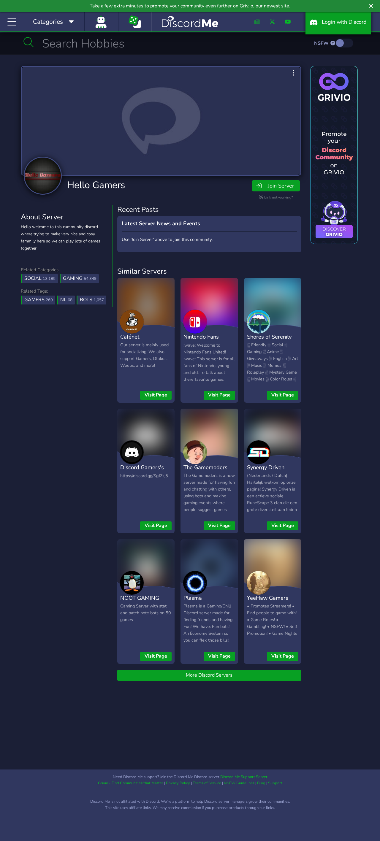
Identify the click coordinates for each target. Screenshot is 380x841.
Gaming (79, 278)
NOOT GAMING (139, 598)
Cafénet (129, 336)
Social (40, 278)
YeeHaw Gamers (267, 598)
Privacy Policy (178, 783)
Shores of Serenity (269, 336)
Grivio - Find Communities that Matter (130, 783)
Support (275, 783)
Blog (261, 783)
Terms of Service (207, 783)
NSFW (322, 43)
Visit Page (156, 395)
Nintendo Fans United (201, 341)
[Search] (29, 42)
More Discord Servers (209, 675)
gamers (38, 299)
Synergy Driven (265, 467)
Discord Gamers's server (142, 472)
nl (66, 299)
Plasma (192, 598)
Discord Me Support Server (243, 777)
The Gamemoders (205, 467)
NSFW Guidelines (239, 783)
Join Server (281, 185)
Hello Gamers (96, 185)
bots (92, 299)
